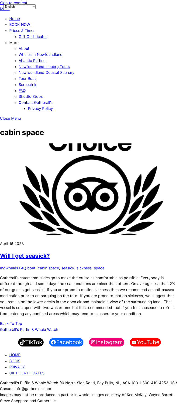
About (24, 48)
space (99, 268)
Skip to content (13, 2)
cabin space (48, 268)
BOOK (14, 361)
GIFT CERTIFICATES (27, 373)
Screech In (28, 84)
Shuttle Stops (31, 96)
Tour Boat (27, 78)
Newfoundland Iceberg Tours (44, 66)
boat (31, 268)
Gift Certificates (33, 36)
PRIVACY (17, 367)
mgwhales (9, 268)
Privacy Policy (40, 108)
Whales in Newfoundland (40, 54)
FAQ (22, 90)
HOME (15, 355)
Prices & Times (22, 30)
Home (14, 18)
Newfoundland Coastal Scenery (46, 72)
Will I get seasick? (25, 255)
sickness (84, 268)
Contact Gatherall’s (35, 102)
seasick (67, 268)
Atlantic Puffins (32, 60)
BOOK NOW (19, 24)
